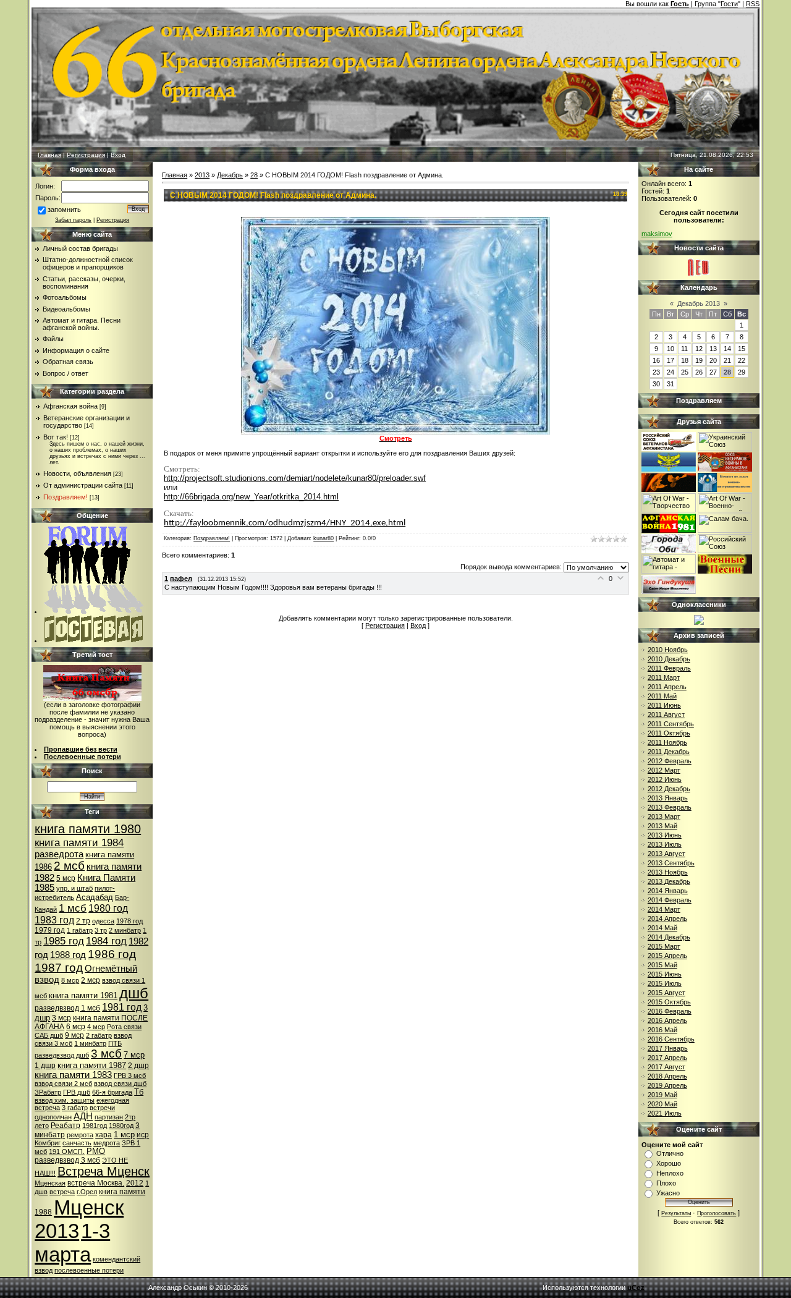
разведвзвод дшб (62, 1055)
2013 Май (662, 825)
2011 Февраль (669, 668)
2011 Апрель (667, 686)
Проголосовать (716, 1213)
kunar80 (323, 538)
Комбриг (48, 1143)
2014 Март (664, 909)
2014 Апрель (667, 918)
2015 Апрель (667, 955)
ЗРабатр (48, 1092)
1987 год (59, 967)
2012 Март (664, 770)
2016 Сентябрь (671, 1039)
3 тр (101, 930)
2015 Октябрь (669, 1002)
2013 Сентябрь (671, 863)
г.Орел (87, 1191)
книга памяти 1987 (91, 1065)
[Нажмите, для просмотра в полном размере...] (395, 432)
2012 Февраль (670, 761)
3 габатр (75, 1107)
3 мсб (106, 1053)
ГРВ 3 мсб (130, 1075)
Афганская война (70, 406)
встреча (62, 1191)
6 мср (75, 1026)
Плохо (666, 1183)
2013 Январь (668, 798)
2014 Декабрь (669, 937)
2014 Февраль (670, 900)
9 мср (74, 1035)
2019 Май (662, 1094)
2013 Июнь (665, 835)
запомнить (64, 209)
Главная (49, 154)
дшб (133, 993)
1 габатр (80, 930)
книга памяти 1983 (73, 1075)
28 (254, 175)
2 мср (90, 980)
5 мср (65, 878)
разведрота (59, 854)
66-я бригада (112, 1092)
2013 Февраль (670, 807)
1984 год (106, 941)
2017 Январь (668, 1048)
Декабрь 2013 (698, 303)
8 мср (70, 980)
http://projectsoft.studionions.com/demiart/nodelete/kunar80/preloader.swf (295, 478)
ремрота (80, 1135)
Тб (138, 1092)
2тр (130, 1117)
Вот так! (55, 437)
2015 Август (666, 992)
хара (103, 1134)
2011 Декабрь (669, 751)
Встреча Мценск (103, 1171)
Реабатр (65, 1125)
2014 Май (662, 927)
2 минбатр (125, 930)
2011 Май (662, 696)
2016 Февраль (670, 1011)
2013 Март (664, 816)
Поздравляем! (65, 497)
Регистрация (86, 154)
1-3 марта (72, 1243)
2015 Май (662, 965)
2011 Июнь (664, 705)
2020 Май (662, 1104)
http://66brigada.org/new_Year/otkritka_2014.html (251, 496)
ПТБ (115, 1043)
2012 (134, 1183)
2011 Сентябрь (671, 723)
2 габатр (99, 1035)
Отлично (669, 1153)
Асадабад (94, 897)
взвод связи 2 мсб (63, 1083)
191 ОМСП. (67, 1151)
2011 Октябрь (669, 733)
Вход (118, 154)
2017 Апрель (667, 1057)
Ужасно (668, 1193)
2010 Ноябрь (668, 649)
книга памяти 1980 (88, 829)
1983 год (54, 920)
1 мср (124, 1134)
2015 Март (664, 946)
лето (42, 1125)
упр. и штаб (74, 888)
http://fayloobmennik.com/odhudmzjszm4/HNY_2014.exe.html (284, 523)
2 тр (83, 921)
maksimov (656, 233)
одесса (103, 921)
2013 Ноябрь (668, 872)
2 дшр (138, 1065)
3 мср (61, 1018)
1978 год (129, 921)
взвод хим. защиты (65, 1100)
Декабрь (230, 175)
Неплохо (669, 1173)
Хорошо (668, 1163)
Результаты (676, 1213)
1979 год (50, 930)
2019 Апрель (667, 1085)
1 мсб (73, 908)
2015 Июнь (665, 974)
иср (143, 1134)
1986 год (112, 954)
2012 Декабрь (669, 788)
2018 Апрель (667, 1076)
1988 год (68, 955)
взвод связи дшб (120, 1083)
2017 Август (666, 1067)
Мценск (89, 1207)
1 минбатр (90, 1043)
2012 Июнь (665, 779)
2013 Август (666, 853)
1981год (94, 1125)
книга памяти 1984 (79, 842)
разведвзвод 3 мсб (67, 1160)
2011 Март (664, 677)
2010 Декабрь (669, 659)
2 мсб (69, 865)
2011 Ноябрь (667, 742)
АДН (83, 1116)
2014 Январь (668, 890)
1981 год (122, 1007)
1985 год (63, 941)
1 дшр (45, 1065)
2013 (57, 1231)
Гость (679, 3)
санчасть (76, 1143)
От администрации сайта (82, 485)
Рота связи (124, 1026)
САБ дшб (49, 1035)
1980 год (108, 908)
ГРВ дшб (76, 1092)
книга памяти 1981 (83, 995)
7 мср (134, 1054)
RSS (752, 3)
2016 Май (662, 1029)
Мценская (50, 1183)
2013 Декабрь (669, 881)
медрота (106, 1143)
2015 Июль (665, 983)
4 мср (96, 1026)
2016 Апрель (667, 1020)
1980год (121, 1125)
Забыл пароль (73, 220)
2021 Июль (665, 1113)
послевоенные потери (89, 1270)
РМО (96, 1151)
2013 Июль (665, 844)
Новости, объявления (77, 473)
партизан (109, 1117)
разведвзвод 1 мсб (67, 1008)
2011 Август (666, 714)
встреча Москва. (95, 1183)
